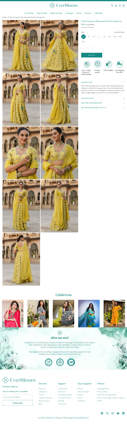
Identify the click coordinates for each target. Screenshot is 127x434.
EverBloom (49, 417)
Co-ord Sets (29, 13)
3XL (115, 37)
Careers (41, 394)
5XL (83, 42)
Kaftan (80, 398)
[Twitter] (107, 413)
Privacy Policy (102, 391)
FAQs (99, 401)
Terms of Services (64, 398)
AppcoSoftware (82, 417)
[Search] (112, 6)
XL (104, 37)
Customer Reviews (45, 398)
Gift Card (61, 391)
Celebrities (98, 13)
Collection (81, 401)
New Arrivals (42, 13)
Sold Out (91, 55)
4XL (120, 37)
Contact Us (62, 404)
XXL (110, 37)
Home (4, 17)
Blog (40, 404)
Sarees (79, 13)
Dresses (88, 13)
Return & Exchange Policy (106, 394)
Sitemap (61, 401)
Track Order (62, 388)
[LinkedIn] (123, 413)
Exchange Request (65, 394)
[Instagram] (112, 413)
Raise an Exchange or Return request (111, 398)
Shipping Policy (103, 388)
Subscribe (18, 403)
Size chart (121, 32)
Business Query (44, 401)
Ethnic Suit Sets (56, 13)
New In (80, 388)
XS (83, 37)
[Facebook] (102, 413)
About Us (42, 388)
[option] (12, 313)
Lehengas (69, 13)
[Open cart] (124, 6)
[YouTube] (118, 413)
